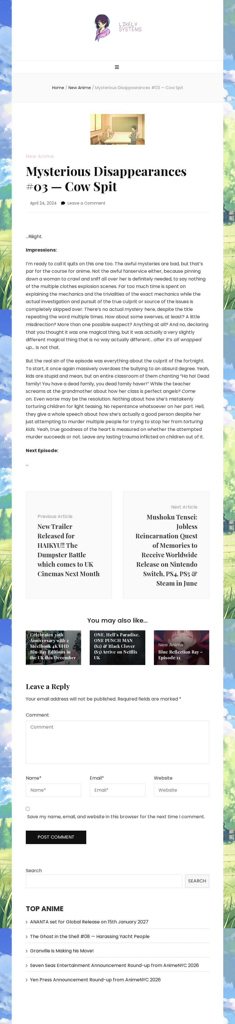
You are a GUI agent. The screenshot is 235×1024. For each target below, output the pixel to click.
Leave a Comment (86, 203)
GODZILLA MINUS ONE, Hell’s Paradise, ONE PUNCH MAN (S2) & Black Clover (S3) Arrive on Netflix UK (117, 643)
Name (34, 778)
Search (34, 870)
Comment (37, 715)
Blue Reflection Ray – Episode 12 (180, 654)
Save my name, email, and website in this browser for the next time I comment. (116, 816)
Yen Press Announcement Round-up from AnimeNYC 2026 (95, 979)
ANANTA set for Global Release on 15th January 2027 (89, 922)
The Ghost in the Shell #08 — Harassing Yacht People (90, 936)
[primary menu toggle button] (117, 67)
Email (97, 778)
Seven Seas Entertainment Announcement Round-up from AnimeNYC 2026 (114, 965)
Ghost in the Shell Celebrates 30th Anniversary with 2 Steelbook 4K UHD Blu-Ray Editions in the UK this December (53, 643)
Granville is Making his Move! (62, 951)
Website (163, 778)
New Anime (40, 156)
